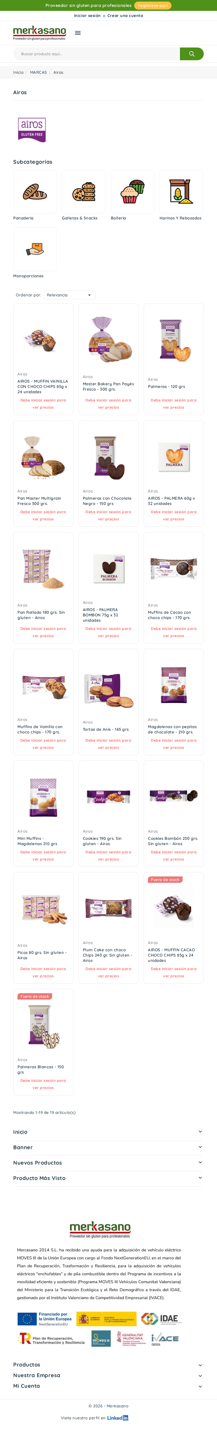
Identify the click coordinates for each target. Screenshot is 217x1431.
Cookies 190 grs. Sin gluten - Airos (102, 841)
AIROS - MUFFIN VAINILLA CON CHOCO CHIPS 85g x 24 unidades (42, 386)
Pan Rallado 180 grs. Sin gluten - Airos (41, 615)
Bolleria (118, 218)
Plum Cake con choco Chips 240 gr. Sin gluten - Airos (108, 955)
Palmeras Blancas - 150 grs (40, 1069)
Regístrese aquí (153, 5)
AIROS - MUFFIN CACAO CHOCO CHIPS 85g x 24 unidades (171, 955)
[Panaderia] (34, 191)
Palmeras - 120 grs (166, 386)
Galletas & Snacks (80, 218)
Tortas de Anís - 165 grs (106, 729)
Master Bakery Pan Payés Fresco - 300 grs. (108, 386)
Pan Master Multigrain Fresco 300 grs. (39, 501)
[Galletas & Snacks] (83, 191)
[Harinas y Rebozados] (181, 191)
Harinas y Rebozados (181, 218)
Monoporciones (28, 275)
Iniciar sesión (87, 15)
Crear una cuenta (125, 15)
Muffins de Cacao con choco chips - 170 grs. (169, 615)
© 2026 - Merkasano (108, 1405)
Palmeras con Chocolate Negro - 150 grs (107, 501)
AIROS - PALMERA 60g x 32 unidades (171, 501)
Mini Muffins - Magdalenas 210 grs (37, 841)
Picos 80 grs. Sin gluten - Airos (42, 955)
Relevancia (70, 295)
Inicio (20, 1132)
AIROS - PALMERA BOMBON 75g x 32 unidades (100, 615)
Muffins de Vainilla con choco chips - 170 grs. (40, 729)
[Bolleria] (132, 191)
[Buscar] (192, 53)
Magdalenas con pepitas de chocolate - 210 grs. (172, 729)
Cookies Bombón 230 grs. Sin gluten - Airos (173, 841)
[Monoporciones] (34, 249)
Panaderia (23, 218)
